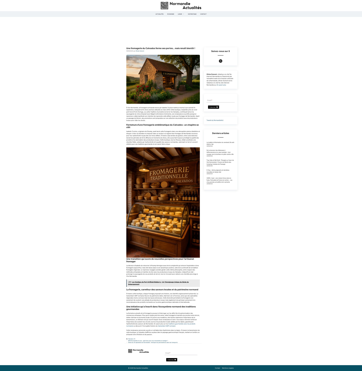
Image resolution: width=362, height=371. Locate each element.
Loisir (180, 14)
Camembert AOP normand (166, 326)
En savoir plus (221, 85)
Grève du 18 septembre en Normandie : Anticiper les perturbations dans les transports (153, 342)
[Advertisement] (181, 31)
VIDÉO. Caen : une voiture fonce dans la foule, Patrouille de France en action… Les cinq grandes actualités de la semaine (219, 180)
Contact (203, 14)
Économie (170, 14)
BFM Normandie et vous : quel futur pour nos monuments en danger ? (148, 340)
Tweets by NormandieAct (215, 120)
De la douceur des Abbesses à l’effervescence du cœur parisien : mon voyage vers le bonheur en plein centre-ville (220, 152)
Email (209, 100)
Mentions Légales (228, 368)
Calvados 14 (131, 339)
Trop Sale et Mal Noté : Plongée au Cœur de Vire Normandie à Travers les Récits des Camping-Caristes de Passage (220, 162)
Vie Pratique (192, 14)
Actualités (160, 14)
